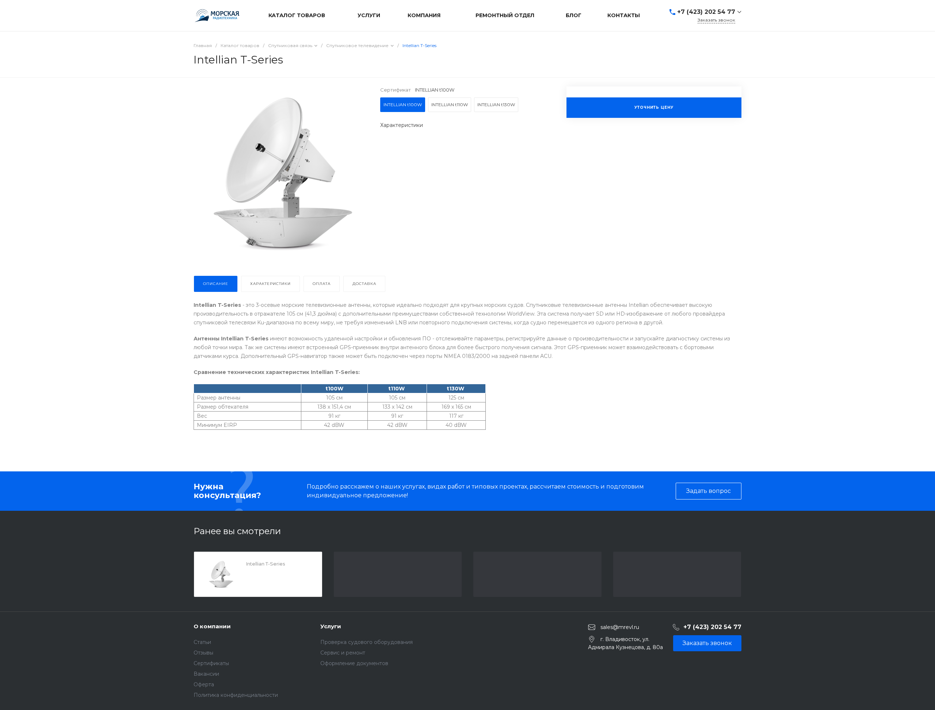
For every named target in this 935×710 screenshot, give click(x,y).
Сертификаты (211, 663)
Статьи (202, 642)
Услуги (330, 626)
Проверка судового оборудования (366, 642)
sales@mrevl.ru (619, 627)
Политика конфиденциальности (236, 695)
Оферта (204, 684)
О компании (212, 626)
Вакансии (206, 674)
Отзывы (203, 652)
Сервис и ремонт (342, 652)
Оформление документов (354, 663)
